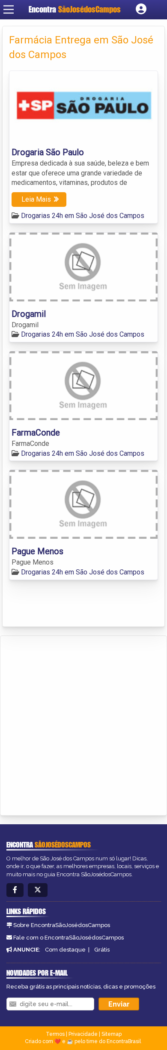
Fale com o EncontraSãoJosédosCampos (68, 937)
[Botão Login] (141, 9)
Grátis (102, 949)
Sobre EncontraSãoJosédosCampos (61, 925)
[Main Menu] (8, 9)
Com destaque (65, 949)
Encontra (75, 9)
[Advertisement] (83, 724)
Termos (55, 1034)
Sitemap (111, 1034)
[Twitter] (38, 890)
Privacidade (83, 1034)
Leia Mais (36, 199)
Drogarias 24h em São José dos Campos (82, 216)
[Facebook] (15, 890)
